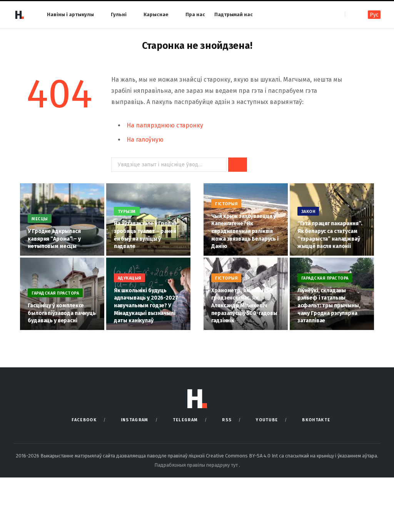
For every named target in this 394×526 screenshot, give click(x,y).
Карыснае (156, 14)
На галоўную (145, 139)
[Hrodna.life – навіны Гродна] (19, 15)
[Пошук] (351, 14)
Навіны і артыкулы (70, 14)
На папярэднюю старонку (165, 125)
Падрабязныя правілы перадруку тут (196, 465)
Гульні (119, 14)
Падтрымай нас (233, 14)
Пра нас (195, 14)
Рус (374, 15)
